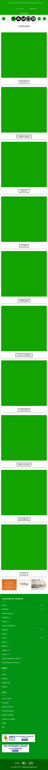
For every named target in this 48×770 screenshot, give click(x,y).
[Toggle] (44, 605)
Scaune (4, 654)
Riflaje (4, 646)
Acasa (4, 674)
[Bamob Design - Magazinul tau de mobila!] (23, 19)
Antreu (4, 605)
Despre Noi (6, 683)
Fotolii (4, 634)
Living (4, 638)
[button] (3, 18)
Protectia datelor (8, 711)
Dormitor (5, 630)
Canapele (5, 617)
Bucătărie (5, 609)
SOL (3, 727)
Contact (4, 687)
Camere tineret (7, 613)
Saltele (4, 650)
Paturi (4, 642)
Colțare (4, 622)
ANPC (4, 723)
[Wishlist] (39, 18)
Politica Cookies (7, 715)
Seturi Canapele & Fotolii (11, 658)
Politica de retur (7, 707)
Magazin (5, 678)
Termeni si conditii (8, 719)
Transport (5, 703)
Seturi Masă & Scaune (10, 662)
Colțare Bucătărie (8, 626)
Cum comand (6, 698)
